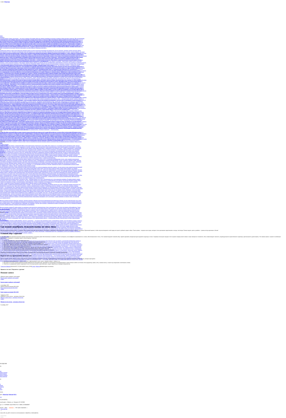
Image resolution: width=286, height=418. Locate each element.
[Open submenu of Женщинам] (4, 37)
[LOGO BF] (40, 361)
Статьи (33, 266)
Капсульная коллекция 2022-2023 (9, 287)
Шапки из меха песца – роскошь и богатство (12, 297)
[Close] (1, 410)
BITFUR (11, 407)
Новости (38, 266)
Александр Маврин (6, 266)
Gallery (2, 279)
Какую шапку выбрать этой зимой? (10, 278)
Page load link (4, 409)
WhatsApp (7, 1)
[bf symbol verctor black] (40, 331)
